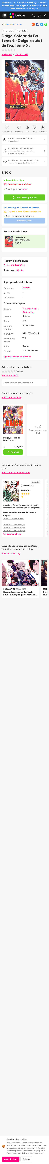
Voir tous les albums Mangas (16, 472)
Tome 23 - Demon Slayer (14, 530)
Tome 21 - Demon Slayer (14, 524)
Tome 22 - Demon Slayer (14, 527)
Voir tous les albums (11, 397)
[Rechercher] (33, 15)
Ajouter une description (14, 265)
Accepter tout (10, 1159)
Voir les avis (7, 54)
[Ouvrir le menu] (4, 15)
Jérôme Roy (28, 312)
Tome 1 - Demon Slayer (13, 518)
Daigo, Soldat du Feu (13, 24)
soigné (24, 189)
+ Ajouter (20, 270)
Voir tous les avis (10, 375)
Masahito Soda (30, 308)
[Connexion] (44, 15)
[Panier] (39, 15)
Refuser (26, 1159)
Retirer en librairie (25, 220)
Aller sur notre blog (11, 553)
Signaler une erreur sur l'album (17, 356)
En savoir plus (32, 8)
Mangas (26, 287)
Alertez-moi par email (27, 197)
